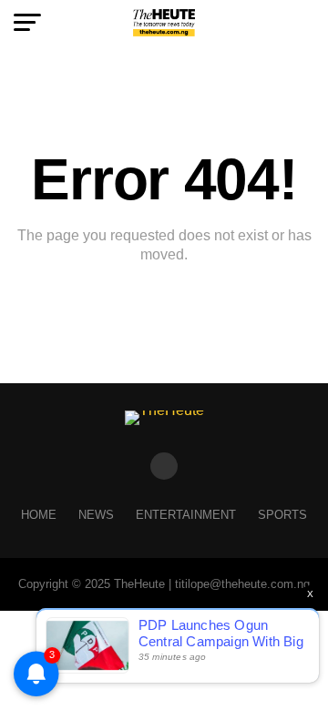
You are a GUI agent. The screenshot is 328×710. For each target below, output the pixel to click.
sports (282, 515)
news (96, 515)
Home (38, 515)
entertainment (186, 515)
